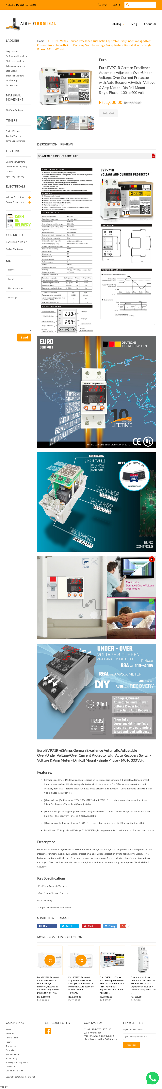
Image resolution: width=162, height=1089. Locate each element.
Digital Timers (13, 131)
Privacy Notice (12, 1037)
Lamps (9, 171)
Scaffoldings (12, 80)
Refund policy (11, 1058)
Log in (116, 5)
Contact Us (10, 1066)
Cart (104, 5)
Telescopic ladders (15, 65)
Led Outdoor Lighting (16, 166)
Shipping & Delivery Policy (17, 1062)
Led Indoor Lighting (15, 161)
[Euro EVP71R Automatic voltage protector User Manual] (96, 158)
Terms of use (11, 1046)
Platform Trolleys (14, 110)
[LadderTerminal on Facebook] (48, 1032)
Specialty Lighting (15, 176)
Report (8, 1042)
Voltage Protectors (15, 197)
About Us (150, 24)
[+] (29, 197)
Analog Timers (13, 136)
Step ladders (12, 51)
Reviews (66, 144)
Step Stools (11, 70)
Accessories (12, 85)
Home (40, 41)
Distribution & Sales (14, 1070)
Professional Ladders (16, 56)
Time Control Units (15, 140)
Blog (134, 24)
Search (8, 1029)
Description (47, 144)
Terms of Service (12, 1054)
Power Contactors (15, 202)
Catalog (116, 24)
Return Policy (11, 1050)
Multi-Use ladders (15, 60)
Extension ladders (15, 75)
